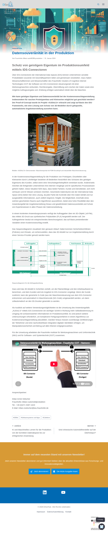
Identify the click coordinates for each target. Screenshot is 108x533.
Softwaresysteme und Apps (30, 417)
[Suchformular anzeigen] (98, 4)
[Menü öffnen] (103, 4)
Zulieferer (46, 417)
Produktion (17, 48)
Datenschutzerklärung (55, 512)
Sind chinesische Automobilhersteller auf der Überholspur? (77, 429)
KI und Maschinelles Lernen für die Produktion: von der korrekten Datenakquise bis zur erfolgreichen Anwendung (31, 431)
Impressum (41, 512)
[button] (102, 526)
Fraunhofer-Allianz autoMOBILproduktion (28, 58)
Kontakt (68, 512)
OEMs (15, 417)
